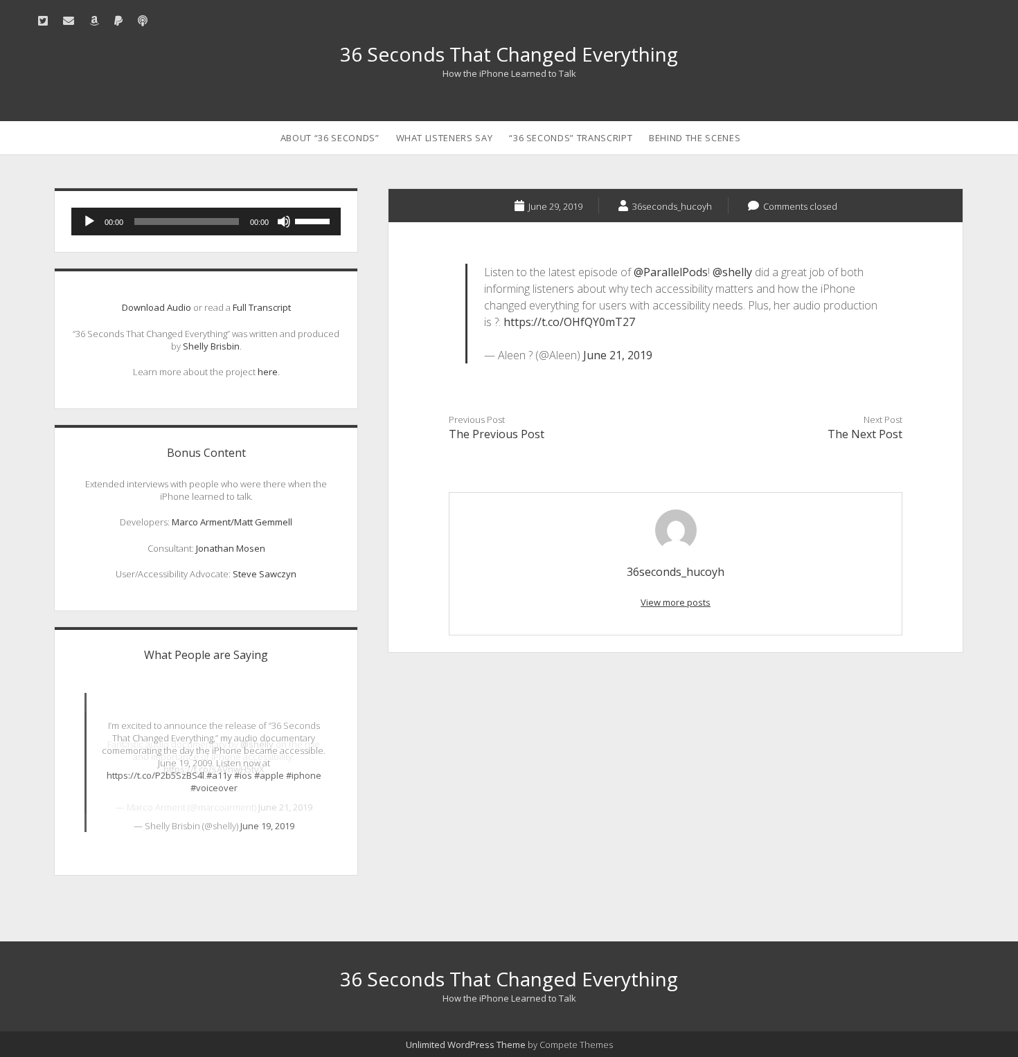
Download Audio (156, 307)
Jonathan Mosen (230, 548)
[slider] (314, 220)
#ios (243, 775)
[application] (206, 221)
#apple (269, 775)
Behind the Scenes (694, 138)
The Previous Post (496, 434)
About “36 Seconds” (329, 138)
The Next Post (865, 434)
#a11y (219, 775)
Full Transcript (262, 307)
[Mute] (284, 221)
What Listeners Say (444, 138)
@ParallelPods (671, 272)
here (268, 371)
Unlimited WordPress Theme (466, 1044)
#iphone (303, 775)
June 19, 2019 (267, 826)
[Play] (89, 221)
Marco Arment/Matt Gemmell (232, 522)
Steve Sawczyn (264, 574)
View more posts (676, 602)
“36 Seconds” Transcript (570, 138)
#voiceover (214, 788)
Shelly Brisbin (211, 346)
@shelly (732, 272)
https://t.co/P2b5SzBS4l (155, 775)
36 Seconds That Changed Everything (509, 54)
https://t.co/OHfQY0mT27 (569, 321)
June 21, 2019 (617, 355)
